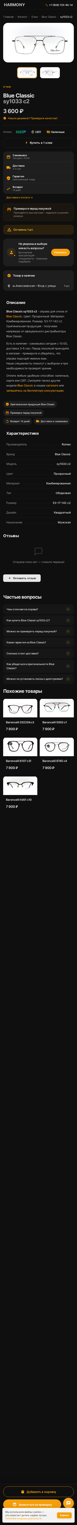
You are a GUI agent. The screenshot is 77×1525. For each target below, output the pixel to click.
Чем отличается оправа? (22, 609)
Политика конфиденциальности (23, 1518)
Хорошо (64, 1515)
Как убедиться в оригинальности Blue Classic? (30, 666)
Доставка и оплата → (19, 197)
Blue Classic (49, 16)
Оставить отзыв (24, 578)
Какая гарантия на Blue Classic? (26, 642)
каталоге (52, 385)
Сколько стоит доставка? (23, 653)
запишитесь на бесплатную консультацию (35, 390)
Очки (34, 16)
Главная (9, 16)
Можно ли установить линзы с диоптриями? (35, 678)
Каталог (22, 16)
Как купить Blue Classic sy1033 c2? (28, 620)
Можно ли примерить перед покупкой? (32, 631)
